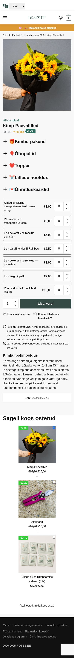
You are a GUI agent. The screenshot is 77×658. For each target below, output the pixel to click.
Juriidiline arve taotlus (43, 636)
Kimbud (16, 35)
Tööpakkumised (12, 631)
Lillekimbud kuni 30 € (33, 35)
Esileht (6, 35)
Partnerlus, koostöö (37, 631)
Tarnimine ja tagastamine (27, 625)
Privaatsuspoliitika (56, 625)
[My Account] (60, 18)
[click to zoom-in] (38, 75)
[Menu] (8, 18)
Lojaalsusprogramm (15, 636)
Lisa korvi (45, 304)
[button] (67, 204)
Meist (6, 625)
